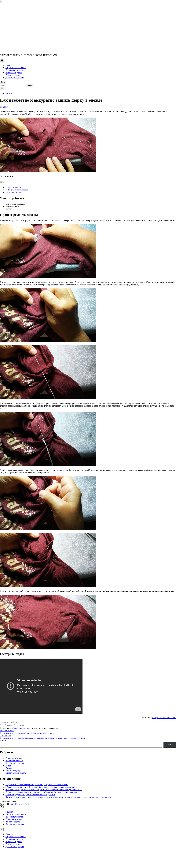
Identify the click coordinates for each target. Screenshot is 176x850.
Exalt (27, 804)
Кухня (8, 765)
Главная (9, 65)
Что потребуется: (14, 187)
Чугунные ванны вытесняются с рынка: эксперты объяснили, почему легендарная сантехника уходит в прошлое (59, 797)
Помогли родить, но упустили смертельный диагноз (30, 794)
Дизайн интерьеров (15, 77)
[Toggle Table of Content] (2, 182)
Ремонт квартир (13, 75)
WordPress (15, 804)
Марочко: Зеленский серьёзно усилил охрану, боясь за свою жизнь (37, 784)
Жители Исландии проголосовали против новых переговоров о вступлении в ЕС (44, 789)
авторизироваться (19, 728)
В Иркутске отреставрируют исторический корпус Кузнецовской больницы (41, 792)
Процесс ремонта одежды (17, 190)
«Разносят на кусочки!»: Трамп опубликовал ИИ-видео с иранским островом (42, 787)
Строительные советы (16, 67)
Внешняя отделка (14, 72)
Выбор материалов (14, 70)
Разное (9, 93)
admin (5, 107)
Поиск (3, 740)
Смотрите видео (14, 192)
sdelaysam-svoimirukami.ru (164, 717)
